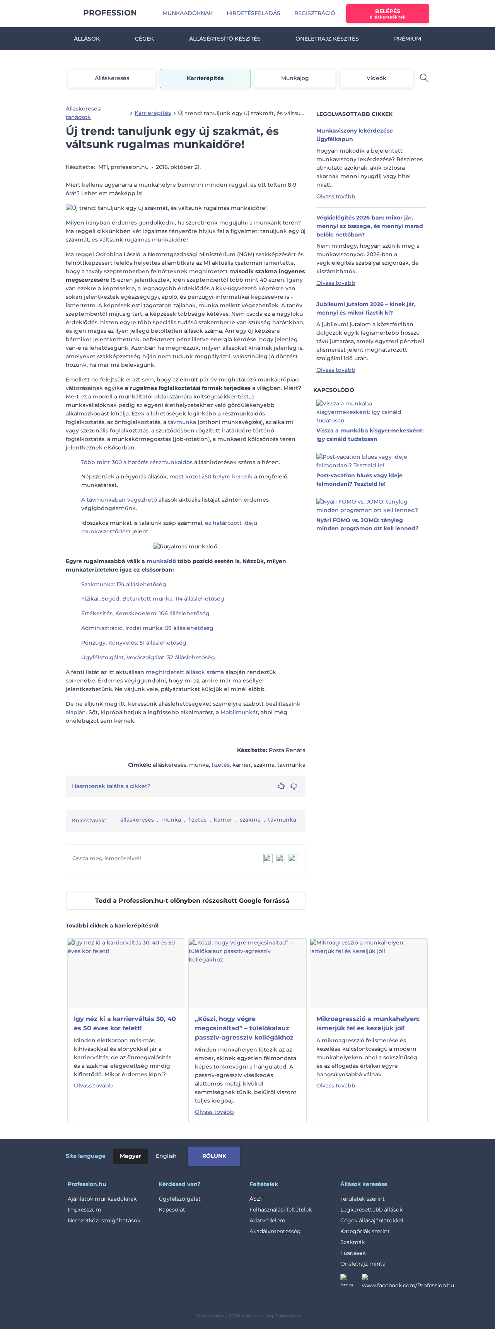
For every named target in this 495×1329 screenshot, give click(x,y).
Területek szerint (362, 1198)
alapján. (76, 712)
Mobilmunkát (239, 712)
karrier (223, 819)
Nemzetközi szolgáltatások (104, 1220)
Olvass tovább (335, 196)
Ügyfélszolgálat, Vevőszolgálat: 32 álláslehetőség (148, 657)
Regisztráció (314, 13)
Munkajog (295, 78)
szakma (250, 819)
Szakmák (352, 1242)
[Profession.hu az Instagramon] (351, 1282)
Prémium (407, 38)
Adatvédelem (267, 1220)
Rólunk (214, 1155)
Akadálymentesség (275, 1231)
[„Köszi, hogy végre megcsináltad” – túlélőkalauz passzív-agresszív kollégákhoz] (247, 973)
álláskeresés (137, 819)
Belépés (388, 14)
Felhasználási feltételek (280, 1209)
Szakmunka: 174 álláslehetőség (123, 584)
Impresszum (84, 1209)
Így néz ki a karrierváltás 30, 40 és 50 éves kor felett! (125, 1023)
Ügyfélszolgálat (180, 1198)
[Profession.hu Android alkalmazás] (397, 1154)
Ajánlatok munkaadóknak (102, 1198)
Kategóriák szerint (365, 1231)
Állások (87, 38)
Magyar (130, 1155)
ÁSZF (256, 1198)
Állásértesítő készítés (225, 38)
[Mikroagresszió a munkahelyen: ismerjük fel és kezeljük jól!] (368, 973)
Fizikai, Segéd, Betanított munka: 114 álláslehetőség (152, 598)
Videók (376, 78)
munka (171, 819)
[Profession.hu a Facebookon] (408, 1282)
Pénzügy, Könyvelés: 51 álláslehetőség (133, 642)
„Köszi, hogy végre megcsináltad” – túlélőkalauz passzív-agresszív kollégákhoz (244, 1028)
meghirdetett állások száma (185, 672)
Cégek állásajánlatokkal (371, 1220)
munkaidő (161, 561)
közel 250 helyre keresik (219, 476)
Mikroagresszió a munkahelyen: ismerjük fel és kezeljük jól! (368, 1023)
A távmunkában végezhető (119, 499)
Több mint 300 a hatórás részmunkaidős (137, 462)
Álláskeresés (112, 78)
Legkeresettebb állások (371, 1209)
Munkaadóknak (187, 13)
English (166, 1155)
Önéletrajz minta (363, 1263)
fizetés (221, 764)
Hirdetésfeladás (253, 13)
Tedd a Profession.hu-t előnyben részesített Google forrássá (192, 900)
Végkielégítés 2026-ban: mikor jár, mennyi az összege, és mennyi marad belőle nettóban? (369, 226)
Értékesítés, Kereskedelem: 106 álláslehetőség (145, 613)
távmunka (182, 422)
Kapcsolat (172, 1209)
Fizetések (352, 1252)
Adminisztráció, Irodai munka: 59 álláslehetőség (147, 628)
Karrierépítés (205, 78)
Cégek (144, 38)
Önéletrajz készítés (327, 38)
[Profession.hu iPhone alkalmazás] (342, 1154)
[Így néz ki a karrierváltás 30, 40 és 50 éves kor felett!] (126, 973)
